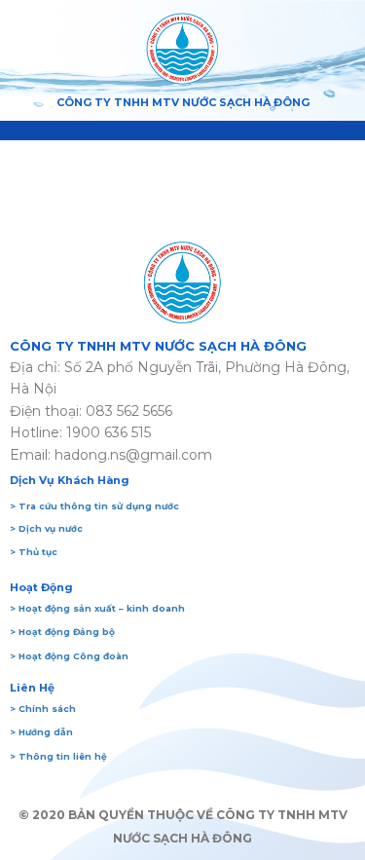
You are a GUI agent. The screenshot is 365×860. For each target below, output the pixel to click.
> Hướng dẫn (41, 732)
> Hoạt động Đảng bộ (62, 631)
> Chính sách (43, 708)
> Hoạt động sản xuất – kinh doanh (97, 608)
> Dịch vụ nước (46, 528)
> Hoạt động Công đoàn (69, 656)
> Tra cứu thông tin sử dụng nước (94, 506)
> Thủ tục (33, 551)
